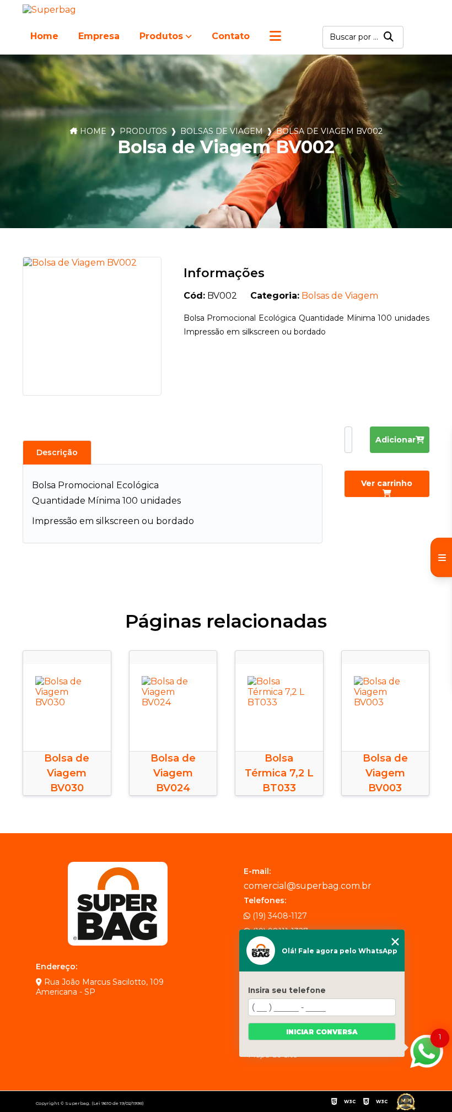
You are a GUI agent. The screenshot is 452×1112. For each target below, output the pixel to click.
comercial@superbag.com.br (308, 886)
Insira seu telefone (287, 990)
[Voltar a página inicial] (51, 9)
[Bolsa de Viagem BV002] (92, 326)
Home (44, 36)
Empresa (99, 36)
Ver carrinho (386, 483)
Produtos (161, 36)
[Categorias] (275, 37)
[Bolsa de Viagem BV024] (173, 708)
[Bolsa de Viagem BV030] (67, 708)
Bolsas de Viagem (221, 131)
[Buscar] (388, 37)
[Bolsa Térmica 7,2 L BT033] (279, 708)
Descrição (57, 452)
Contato (231, 36)
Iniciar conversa (322, 1032)
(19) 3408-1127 (278, 916)
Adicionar (395, 440)
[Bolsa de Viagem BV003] (385, 708)
